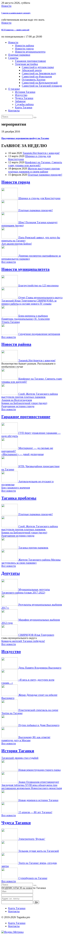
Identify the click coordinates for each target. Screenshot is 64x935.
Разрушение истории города (17, 406)
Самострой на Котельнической (40, 82)
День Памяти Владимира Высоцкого (39, 667)
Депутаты (10, 573)
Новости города (24, 48)
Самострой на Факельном (37, 76)
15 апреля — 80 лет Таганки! (35, 812)
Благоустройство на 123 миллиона (38, 285)
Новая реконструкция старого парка (39, 769)
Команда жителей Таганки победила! (23, 641)
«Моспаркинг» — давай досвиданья (22, 454)
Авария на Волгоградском (16, 400)
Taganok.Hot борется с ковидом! (41, 153)
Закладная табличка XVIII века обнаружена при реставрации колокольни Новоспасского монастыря (31, 787)
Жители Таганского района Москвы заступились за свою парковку (31, 561)
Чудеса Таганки (24, 98)
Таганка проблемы (18, 498)
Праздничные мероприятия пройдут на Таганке (25, 138)
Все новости (8, 261)
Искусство (21, 95)
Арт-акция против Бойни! (16, 243)
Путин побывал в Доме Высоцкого (38, 725)
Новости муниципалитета (30, 51)
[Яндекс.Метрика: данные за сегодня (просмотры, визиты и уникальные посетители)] (12, 932)
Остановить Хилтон (33, 79)
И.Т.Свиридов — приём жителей (15, 30)
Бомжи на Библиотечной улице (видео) (24, 403)
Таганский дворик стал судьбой (19, 757)
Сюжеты (13, 57)
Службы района (24, 104)
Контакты (14, 110)
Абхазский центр (32, 70)
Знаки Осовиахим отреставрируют (38, 782)
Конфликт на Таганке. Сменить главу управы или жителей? (35, 164)
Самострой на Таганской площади (42, 85)
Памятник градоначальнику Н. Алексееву (25, 318)
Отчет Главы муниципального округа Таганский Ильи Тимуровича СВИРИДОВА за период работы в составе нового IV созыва (31, 300)
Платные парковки (19, 54)
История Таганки (25, 91)
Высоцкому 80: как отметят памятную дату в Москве (25, 739)
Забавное (20, 101)
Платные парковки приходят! (45, 174)
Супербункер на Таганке (32, 878)
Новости (6, 5)
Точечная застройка (26, 64)
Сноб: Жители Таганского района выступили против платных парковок (29, 395)
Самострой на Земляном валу (39, 73)
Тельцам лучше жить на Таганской (38, 850)
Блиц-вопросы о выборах (33, 315)
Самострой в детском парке (38, 67)
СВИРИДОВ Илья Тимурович (36, 634)
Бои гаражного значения (15, 487)
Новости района (24, 45)
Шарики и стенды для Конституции (39, 198)
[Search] (35, 117)
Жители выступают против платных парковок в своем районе (34, 170)
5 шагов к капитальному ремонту (16, 13)
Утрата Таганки (10, 321)
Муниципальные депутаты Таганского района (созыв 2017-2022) (25, 591)
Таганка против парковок (33, 547)
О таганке (14, 88)
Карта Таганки (23, 107)
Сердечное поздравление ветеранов (39, 334)
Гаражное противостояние (30, 61)
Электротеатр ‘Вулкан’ (31, 838)
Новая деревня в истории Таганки (38, 800)
